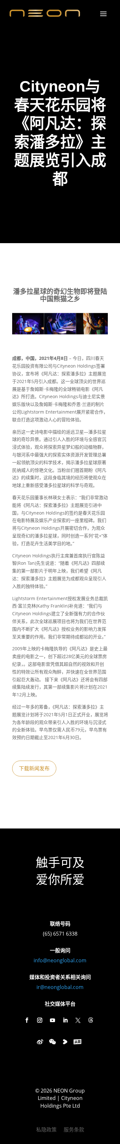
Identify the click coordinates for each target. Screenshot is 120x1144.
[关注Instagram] (40, 1020)
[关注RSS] (91, 1020)
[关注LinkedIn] (65, 1020)
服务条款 (74, 1130)
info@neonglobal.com (60, 960)
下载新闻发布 (34, 768)
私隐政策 (46, 1130)
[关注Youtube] (52, 1020)
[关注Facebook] (27, 1020)
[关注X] (78, 1020)
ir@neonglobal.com (60, 987)
